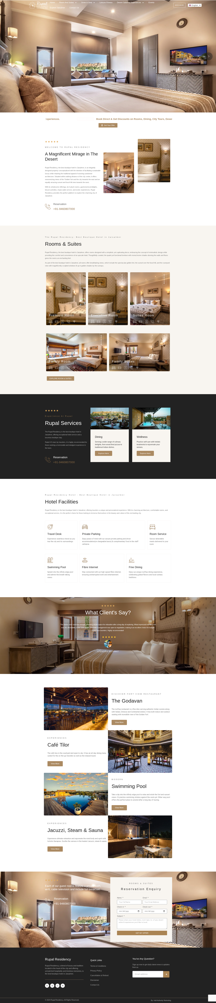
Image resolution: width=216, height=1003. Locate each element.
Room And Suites (66, 2)
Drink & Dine (86, 2)
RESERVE (80, 278)
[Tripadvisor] (63, 986)
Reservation (59, 204)
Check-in (120, 907)
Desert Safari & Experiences (129, 2)
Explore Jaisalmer (57, 8)
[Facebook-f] (47, 986)
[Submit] (166, 974)
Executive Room (104, 315)
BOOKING (101, 340)
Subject (120, 916)
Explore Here (103, 453)
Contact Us (74, 8)
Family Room (60, 361)
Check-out (147, 907)
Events (151, 2)
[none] (195, 5)
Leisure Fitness (106, 2)
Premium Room (61, 315)
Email (145, 898)
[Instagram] (52, 986)
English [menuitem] (195, 5)
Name (119, 898)
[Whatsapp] (57, 986)
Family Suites (123, 361)
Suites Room (143, 315)
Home (52, 2)
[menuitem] (195, 5)
